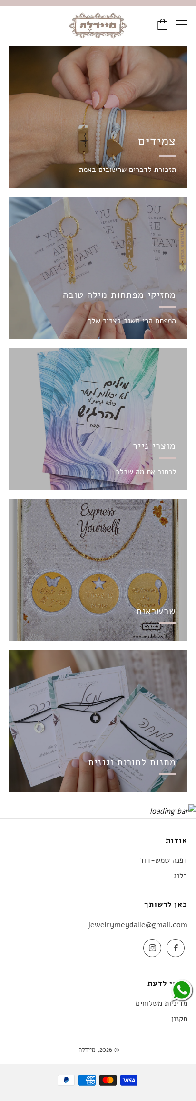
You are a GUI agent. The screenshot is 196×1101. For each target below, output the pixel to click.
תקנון (179, 1019)
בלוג (180, 876)
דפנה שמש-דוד (163, 860)
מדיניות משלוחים (161, 1003)
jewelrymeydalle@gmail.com (137, 925)
